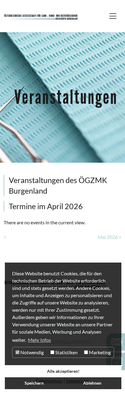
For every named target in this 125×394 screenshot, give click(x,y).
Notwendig (31, 352)
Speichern (34, 383)
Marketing (99, 352)
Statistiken (66, 352)
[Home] (41, 16)
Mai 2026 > (109, 237)
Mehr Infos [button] (39, 340)
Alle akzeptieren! (63, 371)
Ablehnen (92, 383)
